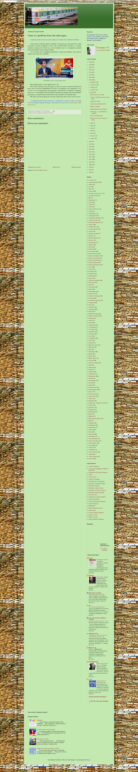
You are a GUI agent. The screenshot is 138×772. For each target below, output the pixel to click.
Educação (91, 249)
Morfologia (91, 351)
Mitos (90, 349)
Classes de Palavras (94, 209)
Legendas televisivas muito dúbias (46, 729)
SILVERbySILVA (93, 662)
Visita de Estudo (93, 456)
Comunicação (92, 213)
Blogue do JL (92, 648)
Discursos (91, 240)
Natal (90, 365)
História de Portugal (94, 316)
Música (90, 356)
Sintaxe (90, 429)
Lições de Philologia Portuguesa (97, 501)
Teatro (90, 432)
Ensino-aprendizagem (94, 265)
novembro (93, 85)
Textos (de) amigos (94, 441)
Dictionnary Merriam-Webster (96, 492)
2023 (90, 70)
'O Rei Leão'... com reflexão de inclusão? (98, 112)
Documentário (92, 242)
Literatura (91, 334)
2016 (90, 147)
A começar (91, 180)
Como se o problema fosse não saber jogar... (99, 98)
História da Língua (93, 314)
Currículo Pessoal (93, 229)
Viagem (91, 454)
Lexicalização (92, 327)
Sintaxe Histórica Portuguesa (96, 519)
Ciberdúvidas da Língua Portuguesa (98, 472)
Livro (90, 336)
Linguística (39, 113)
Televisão (50, 113)
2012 (90, 157)
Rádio (90, 421)
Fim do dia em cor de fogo (97, 94)
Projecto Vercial (93, 515)
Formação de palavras (94, 300)
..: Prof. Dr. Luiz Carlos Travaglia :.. (98, 702)
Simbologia (92, 427)
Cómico (91, 231)
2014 (90, 152)
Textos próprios (93, 443)
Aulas (90, 189)
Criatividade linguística (95, 222)
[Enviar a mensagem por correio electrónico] (53, 111)
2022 (90, 72)
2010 (90, 162)
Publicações (92, 409)
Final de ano (92, 293)
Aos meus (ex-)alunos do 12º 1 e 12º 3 (98, 621)
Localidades (92, 338)
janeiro (92, 138)
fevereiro (93, 136)
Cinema (91, 204)
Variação (91, 447)
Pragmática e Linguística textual (97, 403)
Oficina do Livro (93, 633)
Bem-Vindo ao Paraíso (95, 593)
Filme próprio (92, 291)
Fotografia (91, 302)
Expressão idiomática (94, 280)
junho (92, 125)
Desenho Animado (93, 233)
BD (89, 198)
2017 (90, 144)
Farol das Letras (93, 494)
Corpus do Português (94, 479)
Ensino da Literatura (94, 258)
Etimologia (91, 276)
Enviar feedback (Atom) (40, 170)
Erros (35, 113)
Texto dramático (93, 438)
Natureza (91, 367)
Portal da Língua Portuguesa (96, 512)
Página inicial (56, 167)
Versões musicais (93, 452)
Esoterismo (91, 271)
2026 (90, 62)
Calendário (91, 200)
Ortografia (45, 113)
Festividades (92, 287)
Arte (90, 187)
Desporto (91, 236)
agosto (92, 92)
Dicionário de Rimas (94, 486)
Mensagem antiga (76, 167)
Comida (91, 211)
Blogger (88, 760)
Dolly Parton (100, 577)
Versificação (92, 450)
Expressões (91, 282)
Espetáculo (91, 273)
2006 (90, 172)
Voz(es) (91, 458)
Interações (91, 318)
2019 (90, 80)
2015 (90, 149)
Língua (90, 343)
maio (92, 128)
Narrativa (91, 360)
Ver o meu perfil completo (103, 50)
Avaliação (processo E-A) (95, 193)
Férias (90, 305)
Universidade (92, 445)
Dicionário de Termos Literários (97, 490)
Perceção (91, 378)
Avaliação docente (93, 195)
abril (91, 131)
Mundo (90, 354)
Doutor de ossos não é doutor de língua (98, 119)
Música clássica (93, 358)
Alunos (90, 184)
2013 (90, 154)
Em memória (92, 251)
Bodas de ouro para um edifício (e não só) (48, 748)
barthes (91, 649)
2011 (90, 159)
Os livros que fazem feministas (97, 607)
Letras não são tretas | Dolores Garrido (97, 618)
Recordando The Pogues (95, 594)
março (92, 133)
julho (92, 123)
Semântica (91, 423)
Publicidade (92, 412)
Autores (91, 191)
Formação (91, 298)
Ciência (90, 207)
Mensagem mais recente (34, 167)
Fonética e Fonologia (94, 296)
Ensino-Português (93, 262)
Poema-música (92, 387)
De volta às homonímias (96, 116)
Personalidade (92, 380)
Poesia (90, 392)
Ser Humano (92, 425)
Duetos (90, 247)
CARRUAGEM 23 (44, 9)
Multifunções (92, 506)
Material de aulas (93, 345)
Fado (90, 285)
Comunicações (92, 215)
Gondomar (91, 307)
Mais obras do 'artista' (43, 739)
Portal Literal (92, 510)
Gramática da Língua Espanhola (97, 497)
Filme (90, 289)
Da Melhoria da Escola (102, 559)
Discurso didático (93, 238)
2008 (90, 167)
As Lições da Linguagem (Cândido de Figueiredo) (99, 469)
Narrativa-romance (93, 363)
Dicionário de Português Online (97, 483)
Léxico (90, 340)
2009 (90, 164)
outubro (92, 87)
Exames (91, 278)
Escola (90, 269)
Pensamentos (92, 376)
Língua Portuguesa (93, 503)
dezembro (93, 82)
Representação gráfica (94, 418)
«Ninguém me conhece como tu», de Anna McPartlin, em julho (98, 635)
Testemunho (92, 436)
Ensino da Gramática (94, 256)
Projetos (91, 405)
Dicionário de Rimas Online (96, 488)
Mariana (91, 575)
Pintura (90, 385)
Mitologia (91, 347)
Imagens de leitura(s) (94, 499)
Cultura (90, 224)
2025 (90, 64)
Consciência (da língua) (95, 218)
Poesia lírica (92, 396)
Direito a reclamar (95, 106)
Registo (90, 414)
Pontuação (91, 401)
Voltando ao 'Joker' (95, 101)
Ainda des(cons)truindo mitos (98, 104)
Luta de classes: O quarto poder (101, 681)
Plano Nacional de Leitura (95, 508)
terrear (91, 558)
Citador (90, 474)
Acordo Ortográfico (94, 182)
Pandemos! (40, 720)
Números (91, 369)
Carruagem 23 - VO (103, 48)
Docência (91, 245)
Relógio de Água (93, 517)
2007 (90, 170)
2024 (90, 67)
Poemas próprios (93, 389)
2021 (90, 75)
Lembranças (92, 325)
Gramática (91, 309)
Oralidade (91, 372)
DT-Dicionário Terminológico (96, 481)
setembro (93, 90)
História (91, 311)
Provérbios (91, 407)
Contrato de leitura (93, 220)
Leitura (90, 323)
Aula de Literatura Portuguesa (97, 697)
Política (91, 398)
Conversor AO (92, 477)
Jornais (90, 320)
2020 (90, 77)
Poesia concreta (93, 394)
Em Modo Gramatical (104, 549)
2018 (90, 141)
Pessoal (90, 383)
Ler (90, 605)
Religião (91, 416)
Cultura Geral (92, 227)
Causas (90, 202)
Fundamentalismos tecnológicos (98, 109)
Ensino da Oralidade (94, 260)
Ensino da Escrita (93, 253)
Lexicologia (92, 329)
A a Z (90, 679)
